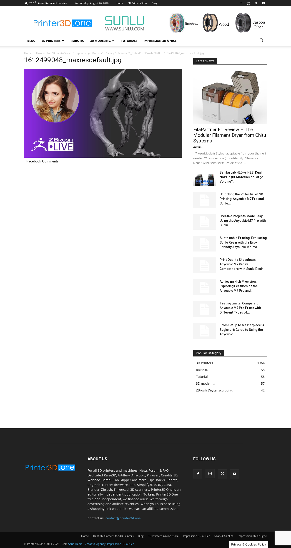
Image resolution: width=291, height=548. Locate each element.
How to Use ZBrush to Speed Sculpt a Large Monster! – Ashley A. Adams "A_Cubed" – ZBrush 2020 (98, 53)
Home (119, 3)
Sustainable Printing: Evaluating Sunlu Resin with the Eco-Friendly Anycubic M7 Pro (243, 242)
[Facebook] (241, 3)
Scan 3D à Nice (223, 536)
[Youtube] (263, 3)
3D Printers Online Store (163, 536)
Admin (197, 147)
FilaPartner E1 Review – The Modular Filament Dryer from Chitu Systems (229, 135)
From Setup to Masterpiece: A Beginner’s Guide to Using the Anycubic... (242, 329)
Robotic (77, 41)
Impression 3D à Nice (160, 41)
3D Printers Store (138, 3)
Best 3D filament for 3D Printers (113, 536)
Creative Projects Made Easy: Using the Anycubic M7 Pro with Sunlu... (243, 220)
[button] (261, 41)
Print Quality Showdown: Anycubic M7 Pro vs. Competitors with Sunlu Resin (241, 264)
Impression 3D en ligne (252, 536)
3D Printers (51, 41)
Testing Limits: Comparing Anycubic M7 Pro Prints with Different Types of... (240, 307)
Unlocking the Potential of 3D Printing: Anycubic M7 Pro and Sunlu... (242, 198)
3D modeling (100, 41)
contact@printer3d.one (123, 518)
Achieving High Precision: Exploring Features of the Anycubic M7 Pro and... (239, 286)
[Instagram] (248, 3)
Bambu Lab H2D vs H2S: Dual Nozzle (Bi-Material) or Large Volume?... (241, 177)
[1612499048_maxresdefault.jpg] (103, 156)
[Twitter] (256, 3)
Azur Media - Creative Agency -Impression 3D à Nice (101, 544)
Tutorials (129, 41)
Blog (154, 3)
